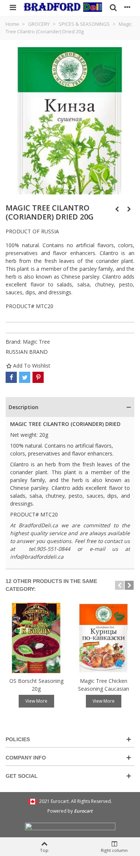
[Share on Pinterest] (38, 377)
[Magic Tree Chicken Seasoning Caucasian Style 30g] (103, 638)
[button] (119, 585)
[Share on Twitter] (24, 377)
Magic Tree (36, 341)
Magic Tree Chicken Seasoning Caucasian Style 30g (103, 688)
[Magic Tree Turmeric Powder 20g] (128, 209)
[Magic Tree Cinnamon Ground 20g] (116, 209)
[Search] (113, 7)
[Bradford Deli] (63, 7)
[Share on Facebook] (11, 377)
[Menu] (13, 7)
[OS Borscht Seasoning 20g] (36, 638)
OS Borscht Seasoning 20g (36, 684)
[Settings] (127, 7)
